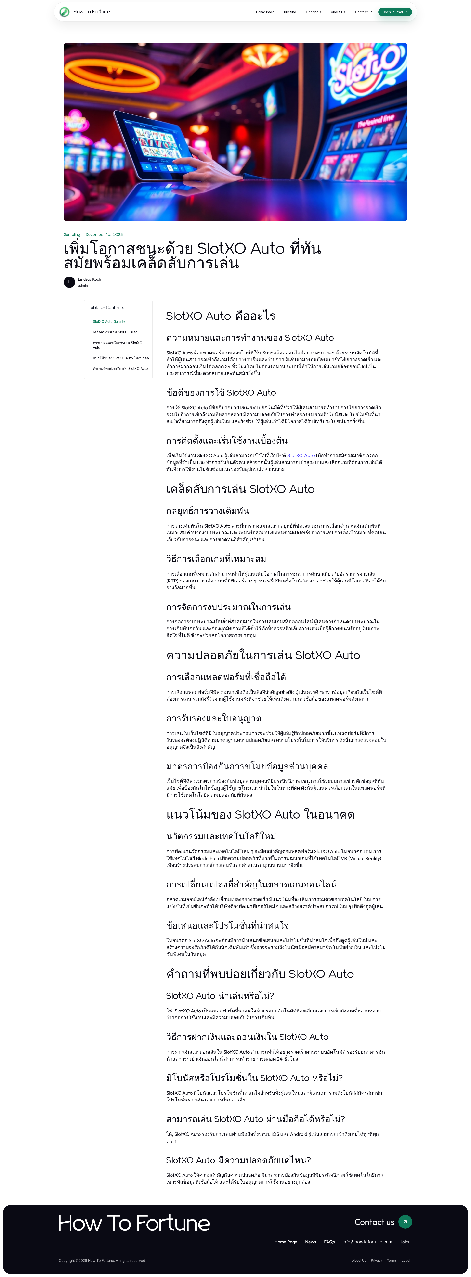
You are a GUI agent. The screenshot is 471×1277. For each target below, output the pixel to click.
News (310, 1242)
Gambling (72, 235)
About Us (359, 1260)
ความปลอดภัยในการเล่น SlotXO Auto (117, 345)
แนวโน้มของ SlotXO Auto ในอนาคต (121, 358)
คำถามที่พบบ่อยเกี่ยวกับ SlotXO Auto (120, 369)
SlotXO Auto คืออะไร (109, 321)
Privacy (376, 1260)
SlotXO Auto (301, 455)
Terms (392, 1260)
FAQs (329, 1242)
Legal (406, 1260)
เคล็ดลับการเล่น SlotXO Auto (115, 332)
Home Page (286, 1242)
